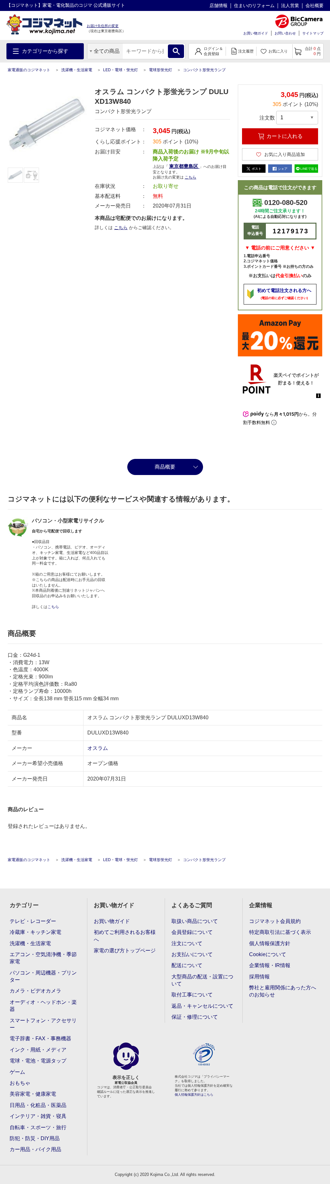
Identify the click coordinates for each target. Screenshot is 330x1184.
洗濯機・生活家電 (76, 70)
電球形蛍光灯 (160, 70)
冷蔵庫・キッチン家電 (35, 932)
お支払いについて (192, 954)
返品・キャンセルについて (202, 1006)
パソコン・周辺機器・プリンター (43, 976)
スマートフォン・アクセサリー (43, 1024)
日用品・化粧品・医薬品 (38, 1105)
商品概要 (165, 467)
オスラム (97, 748)
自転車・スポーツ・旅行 (38, 1127)
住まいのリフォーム (254, 5)
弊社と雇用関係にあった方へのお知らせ (282, 991)
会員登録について (192, 932)
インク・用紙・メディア (38, 1050)
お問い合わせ (285, 33)
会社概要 (315, 5)
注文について (186, 943)
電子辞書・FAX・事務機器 (40, 1038)
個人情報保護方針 (269, 943)
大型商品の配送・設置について (202, 980)
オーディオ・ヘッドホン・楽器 (43, 1005)
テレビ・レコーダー (33, 921)
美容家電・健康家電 (33, 1094)
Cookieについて (267, 954)
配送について (186, 965)
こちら (121, 227)
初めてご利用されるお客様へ (125, 935)
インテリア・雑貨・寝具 (38, 1116)
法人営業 (290, 5)
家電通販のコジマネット (29, 70)
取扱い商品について (194, 921)
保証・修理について (194, 1017)
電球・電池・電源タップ (38, 1060)
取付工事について (192, 994)
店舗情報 (218, 5)
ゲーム (17, 1072)
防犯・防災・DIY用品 (35, 1138)
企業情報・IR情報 (269, 965)
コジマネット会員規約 (275, 921)
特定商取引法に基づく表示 (280, 932)
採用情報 (259, 976)
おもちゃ (20, 1083)
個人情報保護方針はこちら (194, 1094)
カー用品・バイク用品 (35, 1149)
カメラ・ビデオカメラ (35, 991)
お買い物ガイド (255, 33)
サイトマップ (313, 33)
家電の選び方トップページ (125, 950)
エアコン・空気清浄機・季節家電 (43, 958)
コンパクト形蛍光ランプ (204, 70)
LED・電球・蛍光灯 (120, 70)
